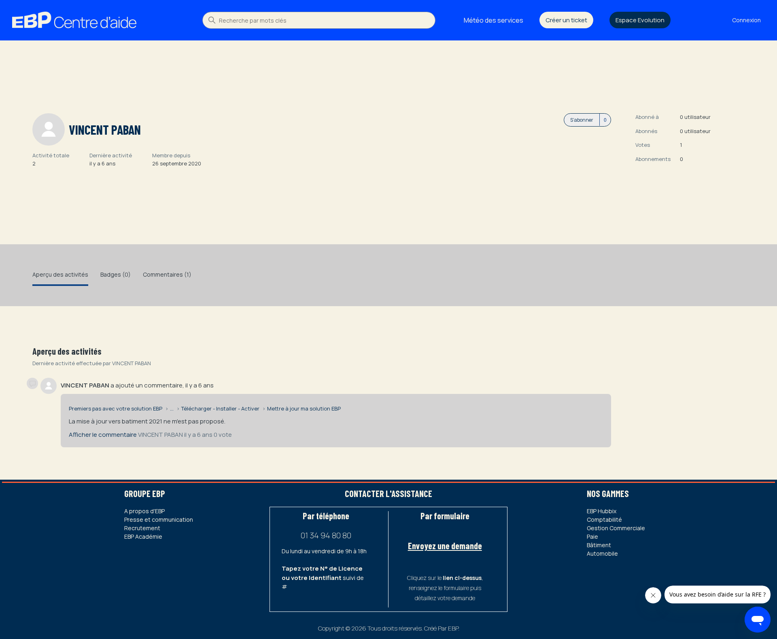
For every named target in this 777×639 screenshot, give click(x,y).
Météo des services (493, 20)
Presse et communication (158, 519)
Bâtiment (599, 545)
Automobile (602, 553)
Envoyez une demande (445, 545)
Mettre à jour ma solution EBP (304, 408)
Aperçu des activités (60, 274)
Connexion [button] (746, 20)
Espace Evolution (640, 20)
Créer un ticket (566, 20)
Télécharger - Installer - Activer (220, 408)
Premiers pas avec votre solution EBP (115, 408)
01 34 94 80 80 (326, 535)
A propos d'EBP (144, 511)
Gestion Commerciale (616, 528)
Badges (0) (115, 274)
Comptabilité (604, 519)
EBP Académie (143, 536)
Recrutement (142, 528)
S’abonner (581, 119)
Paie (592, 536)
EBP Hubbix (601, 511)
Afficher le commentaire (103, 434)
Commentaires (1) (167, 274)
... (172, 408)
